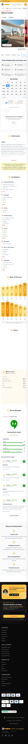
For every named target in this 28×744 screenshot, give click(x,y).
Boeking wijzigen (5, 649)
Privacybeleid (4, 679)
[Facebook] (3, 735)
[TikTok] (9, 735)
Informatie (7, 55)
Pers (2, 666)
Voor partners (5, 670)
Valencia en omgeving (17, 8)
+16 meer (3, 225)
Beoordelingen (24, 55)
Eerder (3, 97)
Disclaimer (4, 685)
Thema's (3, 638)
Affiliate (3, 668)
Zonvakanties (4, 630)
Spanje (9, 8)
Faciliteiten (13, 55)
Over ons (3, 662)
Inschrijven (14, 616)
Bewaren (11, 17)
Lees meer (14, 160)
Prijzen (2, 55)
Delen (4, 17)
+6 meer (3, 269)
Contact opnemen (5, 651)
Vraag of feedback (5, 655)
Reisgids (3, 640)
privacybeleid (21, 619)
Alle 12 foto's (22, 49)
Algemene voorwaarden (7, 677)
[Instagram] (6, 735)
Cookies (3, 681)
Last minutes (4, 636)
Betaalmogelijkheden (6, 683)
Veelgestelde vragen (6, 647)
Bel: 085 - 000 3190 (6, 653)
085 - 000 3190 (15, 594)
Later (25, 97)
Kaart (18, 55)
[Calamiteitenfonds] (13, 695)
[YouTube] (12, 735)
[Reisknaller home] (5, 4)
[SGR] (8, 695)
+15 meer (3, 238)
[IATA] (18, 695)
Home (3, 8)
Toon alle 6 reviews (14, 515)
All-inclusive (4, 634)
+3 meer (3, 256)
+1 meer (3, 191)
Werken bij (4, 664)
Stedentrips (4, 632)
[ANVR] (4, 695)
